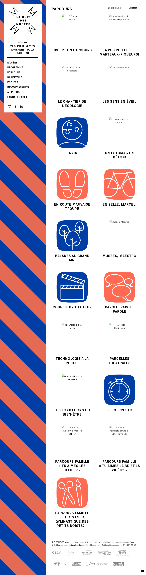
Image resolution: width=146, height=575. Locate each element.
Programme (15, 67)
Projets (12, 82)
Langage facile (17, 97)
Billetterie (14, 77)
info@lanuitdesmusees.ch (111, 545)
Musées (12, 62)
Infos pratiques (18, 87)
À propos (13, 92)
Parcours (13, 72)
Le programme (115, 7)
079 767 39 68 (129, 545)
